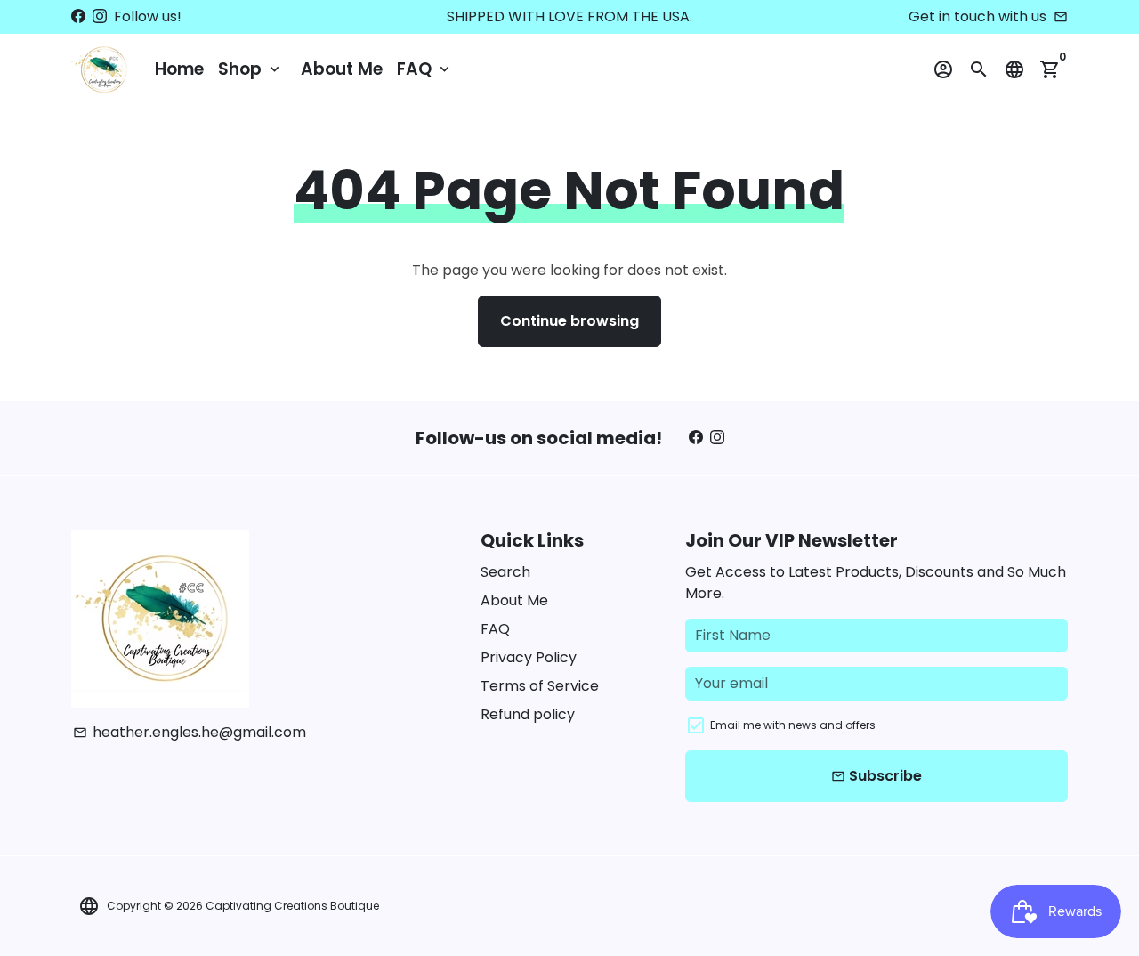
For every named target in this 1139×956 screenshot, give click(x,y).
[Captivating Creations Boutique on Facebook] (78, 16)
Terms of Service (540, 686)
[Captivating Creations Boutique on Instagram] (100, 16)
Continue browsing (569, 321)
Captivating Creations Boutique (292, 905)
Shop (250, 69)
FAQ (425, 69)
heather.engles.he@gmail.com (189, 732)
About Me (342, 69)
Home (179, 69)
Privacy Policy (529, 657)
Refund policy (528, 714)
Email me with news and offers (793, 725)
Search (505, 572)
